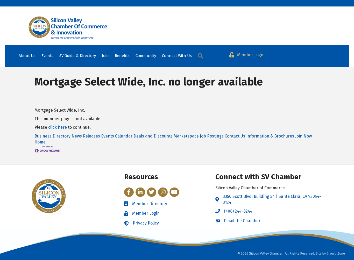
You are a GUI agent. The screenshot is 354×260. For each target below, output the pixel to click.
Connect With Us (177, 55)
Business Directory (52, 136)
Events (47, 55)
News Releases (86, 136)
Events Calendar (116, 136)
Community (146, 55)
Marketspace (186, 136)
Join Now (303, 136)
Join (105, 55)
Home (40, 142)
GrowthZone (336, 253)
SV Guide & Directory (77, 55)
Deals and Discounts (153, 136)
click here (57, 127)
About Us (27, 55)
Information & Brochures (270, 136)
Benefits (122, 55)
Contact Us (235, 136)
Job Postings (212, 136)
